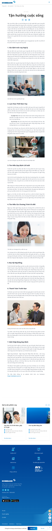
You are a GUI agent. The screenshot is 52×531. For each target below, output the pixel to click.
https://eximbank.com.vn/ (14, 376)
